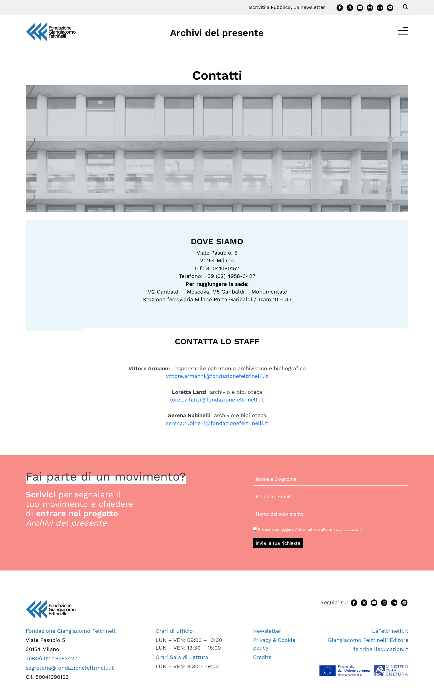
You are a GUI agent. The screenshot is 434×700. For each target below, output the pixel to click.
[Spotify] (390, 7)
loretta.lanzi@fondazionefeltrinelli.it (217, 399)
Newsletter (267, 631)
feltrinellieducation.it (380, 649)
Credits (262, 657)
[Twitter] (350, 7)
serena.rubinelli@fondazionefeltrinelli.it (217, 423)
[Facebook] (340, 7)
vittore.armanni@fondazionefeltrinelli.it (217, 376)
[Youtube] (360, 7)
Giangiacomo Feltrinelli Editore (368, 640)
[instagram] (370, 7)
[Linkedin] (380, 7)
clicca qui (351, 529)
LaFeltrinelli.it (390, 631)
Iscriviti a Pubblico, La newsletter (287, 7)
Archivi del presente (217, 32)
